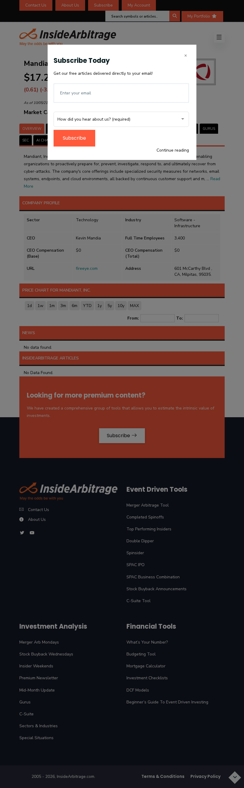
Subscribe (74, 138)
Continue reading (173, 150)
